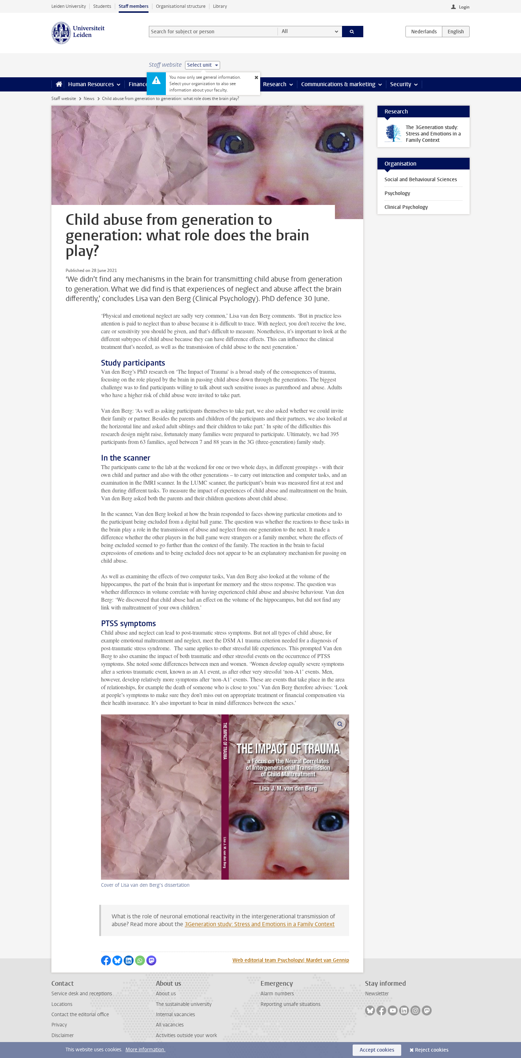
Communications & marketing (338, 84)
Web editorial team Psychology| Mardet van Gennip (291, 960)
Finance (139, 84)
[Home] (57, 84)
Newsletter (377, 993)
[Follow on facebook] (381, 1010)
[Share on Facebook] (106, 960)
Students (102, 6)
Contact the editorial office (80, 1014)
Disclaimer (62, 1035)
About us (166, 993)
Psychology (397, 193)
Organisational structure (181, 6)
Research (274, 84)
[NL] (423, 31)
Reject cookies (431, 1050)
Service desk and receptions (81, 993)
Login (464, 7)
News (89, 98)
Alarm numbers (277, 993)
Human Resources (91, 84)
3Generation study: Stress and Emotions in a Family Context (260, 924)
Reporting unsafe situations (290, 1004)
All (285, 31)
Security (400, 84)
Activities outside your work (186, 1035)
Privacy (59, 1024)
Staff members (134, 6)
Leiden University (68, 6)
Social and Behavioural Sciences (421, 179)
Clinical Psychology (406, 207)
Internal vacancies (175, 1014)
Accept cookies (377, 1050)
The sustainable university (184, 1004)
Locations (61, 1004)
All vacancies (170, 1024)
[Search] (353, 31)
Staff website (63, 98)
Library (220, 6)
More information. (145, 1049)
